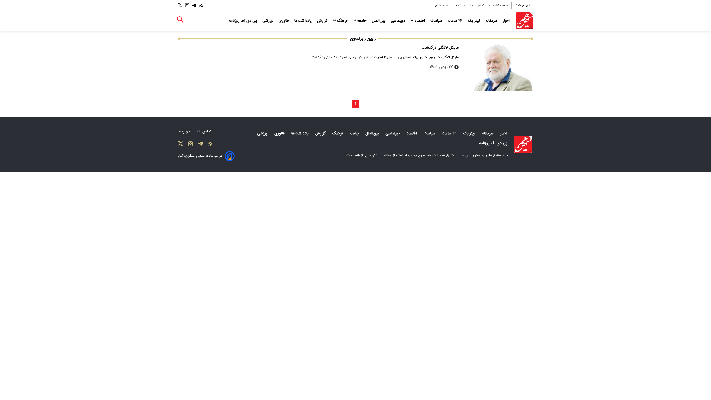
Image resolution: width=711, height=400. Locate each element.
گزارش (323, 21)
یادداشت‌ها (303, 21)
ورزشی (268, 21)
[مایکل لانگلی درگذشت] (498, 67)
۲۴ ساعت (456, 21)
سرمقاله (491, 21)
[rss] (201, 5)
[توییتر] (180, 5)
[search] (180, 19)
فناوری (284, 21)
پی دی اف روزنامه (243, 21)
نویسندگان (442, 5)
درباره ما (460, 5)
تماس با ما (477, 5)
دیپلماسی (398, 21)
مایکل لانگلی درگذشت (440, 47)
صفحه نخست (499, 5)
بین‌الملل (379, 21)
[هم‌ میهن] (523, 144)
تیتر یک (474, 21)
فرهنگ (342, 21)
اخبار (507, 21)
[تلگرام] (194, 5)
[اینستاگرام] (187, 5)
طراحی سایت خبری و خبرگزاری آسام (200, 156)
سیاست (436, 21)
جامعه (361, 21)
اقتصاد (420, 21)
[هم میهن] (524, 20)
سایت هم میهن (429, 155)
